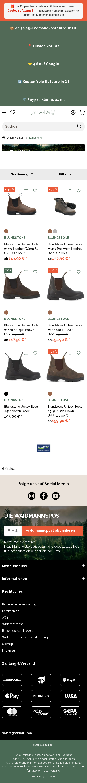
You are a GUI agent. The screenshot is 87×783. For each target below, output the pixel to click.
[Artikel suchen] (79, 126)
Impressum (10, 650)
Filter (64, 174)
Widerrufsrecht (12, 624)
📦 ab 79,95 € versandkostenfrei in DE (43, 28)
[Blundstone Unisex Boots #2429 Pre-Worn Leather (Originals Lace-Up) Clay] (65, 204)
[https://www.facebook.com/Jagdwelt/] (44, 496)
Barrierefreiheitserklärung (19, 604)
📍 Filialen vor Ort (43, 46)
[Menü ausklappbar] (4, 112)
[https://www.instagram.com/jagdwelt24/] (31, 496)
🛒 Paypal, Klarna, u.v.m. (43, 100)
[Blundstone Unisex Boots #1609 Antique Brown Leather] (21, 285)
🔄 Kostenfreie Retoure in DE (43, 82)
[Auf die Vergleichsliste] (25, 191)
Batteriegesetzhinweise (17, 630)
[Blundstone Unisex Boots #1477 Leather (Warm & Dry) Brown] (21, 204)
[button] (73, 112)
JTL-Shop (50, 776)
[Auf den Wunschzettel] (35, 191)
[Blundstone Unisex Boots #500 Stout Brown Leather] (65, 285)
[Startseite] (3, 138)
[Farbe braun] (6, 231)
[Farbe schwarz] (6, 394)
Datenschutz (10, 611)
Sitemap (7, 644)
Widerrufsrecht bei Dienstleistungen (26, 637)
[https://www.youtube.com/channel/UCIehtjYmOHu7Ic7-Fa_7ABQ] (56, 496)
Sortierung (20, 174)
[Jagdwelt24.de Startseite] (43, 112)
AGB (5, 617)
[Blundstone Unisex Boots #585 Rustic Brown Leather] (65, 366)
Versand (67, 754)
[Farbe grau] (55, 231)
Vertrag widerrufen (17, 733)
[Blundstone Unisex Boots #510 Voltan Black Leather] (21, 366)
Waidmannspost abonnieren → (52, 531)
